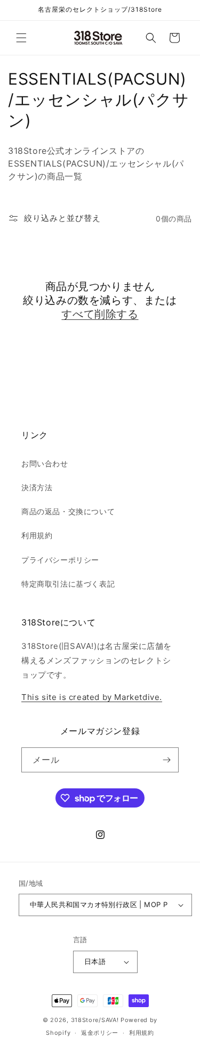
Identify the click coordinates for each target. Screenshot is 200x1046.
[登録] (166, 759)
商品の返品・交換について (68, 511)
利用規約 (36, 535)
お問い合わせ (44, 463)
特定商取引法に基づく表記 (68, 583)
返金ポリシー (99, 1032)
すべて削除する (99, 314)
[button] (21, 38)
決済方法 (36, 487)
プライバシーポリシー (60, 559)
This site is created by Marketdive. (91, 697)
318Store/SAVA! (95, 1020)
